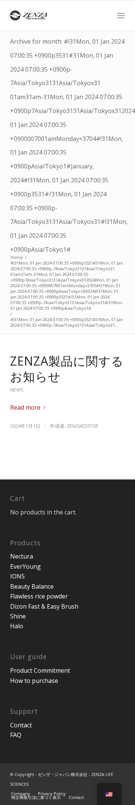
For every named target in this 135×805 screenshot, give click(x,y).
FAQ (15, 735)
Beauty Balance (32, 586)
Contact (21, 725)
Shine (18, 616)
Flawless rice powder (39, 596)
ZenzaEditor (82, 425)
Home (16, 257)
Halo (16, 626)
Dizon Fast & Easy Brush (44, 606)
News (17, 389)
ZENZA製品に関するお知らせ (67, 369)
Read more (25, 407)
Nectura (21, 556)
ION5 (17, 576)
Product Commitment (40, 670)
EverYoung (25, 566)
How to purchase (34, 680)
